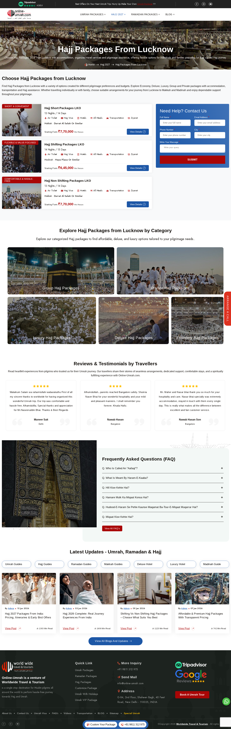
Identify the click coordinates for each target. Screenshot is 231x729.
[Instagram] (11, 724)
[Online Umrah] (19, 14)
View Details (136, 131)
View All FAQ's (112, 528)
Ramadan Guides (81, 564)
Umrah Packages (91, 14)
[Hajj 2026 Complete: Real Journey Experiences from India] (87, 588)
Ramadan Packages (144, 14)
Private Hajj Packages (170, 270)
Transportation (84, 713)
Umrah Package (145, 4)
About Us (7, 713)
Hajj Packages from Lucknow (115, 49)
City (197, 129)
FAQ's (55, 713)
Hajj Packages (83, 682)
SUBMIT (192, 159)
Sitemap (114, 713)
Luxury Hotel (177, 564)
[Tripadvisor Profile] (191, 664)
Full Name (165, 117)
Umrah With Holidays (86, 694)
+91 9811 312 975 (134, 724)
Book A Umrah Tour (192, 694)
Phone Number (167, 129)
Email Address (201, 117)
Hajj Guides (45, 564)
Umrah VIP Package (86, 700)
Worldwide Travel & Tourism (192, 724)
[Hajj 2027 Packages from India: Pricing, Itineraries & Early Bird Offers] (29, 588)
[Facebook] (4, 724)
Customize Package (86, 688)
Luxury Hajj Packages (51, 319)
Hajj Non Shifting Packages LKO (67, 180)
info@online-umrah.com (130, 683)
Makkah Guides (113, 564)
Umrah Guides (13, 564)
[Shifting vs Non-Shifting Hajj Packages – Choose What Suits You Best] (144, 588)
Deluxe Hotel (144, 564)
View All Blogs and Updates (111, 641)
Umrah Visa (40, 713)
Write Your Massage (170, 142)
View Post (10, 628)
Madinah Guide (212, 564)
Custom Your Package (102, 724)
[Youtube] (17, 724)
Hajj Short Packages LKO (62, 108)
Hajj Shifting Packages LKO (64, 144)
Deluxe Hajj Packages (134, 319)
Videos (67, 713)
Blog (168, 14)
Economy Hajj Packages (197, 319)
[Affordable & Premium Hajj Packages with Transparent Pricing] (202, 588)
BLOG (101, 713)
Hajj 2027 (117, 14)
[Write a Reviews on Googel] (191, 675)
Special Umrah (132, 713)
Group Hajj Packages (61, 270)
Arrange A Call (227, 308)
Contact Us (23, 713)
